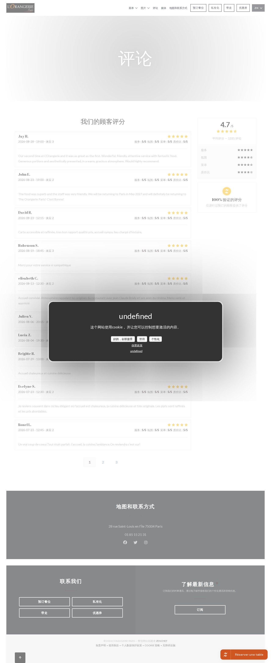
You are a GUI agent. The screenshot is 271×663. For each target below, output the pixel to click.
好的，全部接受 (123, 338)
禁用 (142, 338)
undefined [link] (136, 351)
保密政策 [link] (136, 345)
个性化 (155, 338)
